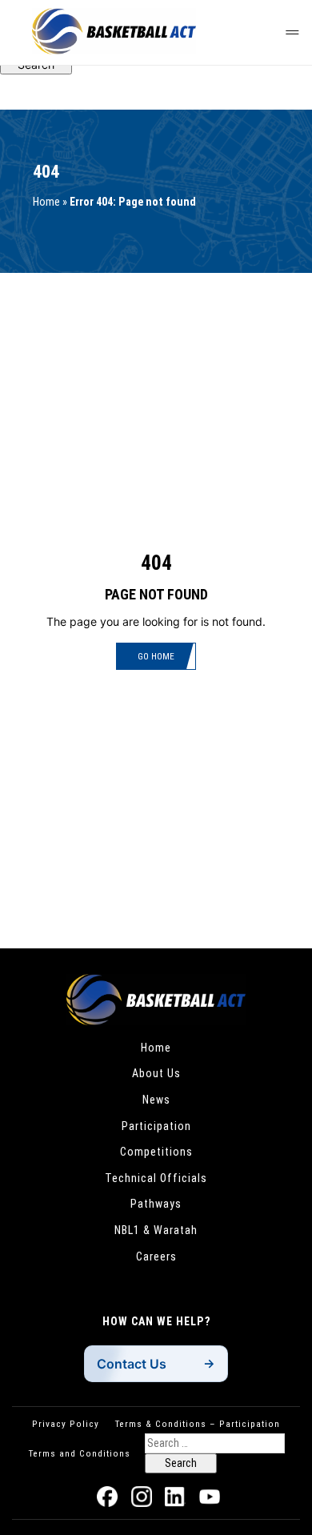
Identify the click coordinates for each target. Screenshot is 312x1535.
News (156, 1099)
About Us (156, 1073)
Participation (156, 1126)
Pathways (156, 1203)
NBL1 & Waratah (156, 1230)
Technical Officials (156, 1178)
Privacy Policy (65, 1423)
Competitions (156, 1151)
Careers (156, 1256)
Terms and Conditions (79, 1453)
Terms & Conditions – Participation (197, 1423)
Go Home (156, 656)
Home (46, 201)
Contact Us (131, 1364)
